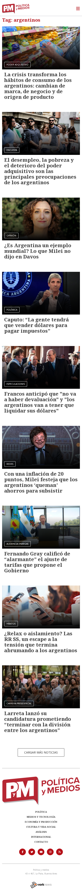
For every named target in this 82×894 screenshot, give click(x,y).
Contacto (41, 841)
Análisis (41, 831)
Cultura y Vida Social (41, 826)
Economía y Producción (41, 821)
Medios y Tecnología (41, 816)
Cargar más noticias (41, 752)
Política (41, 811)
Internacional (41, 836)
